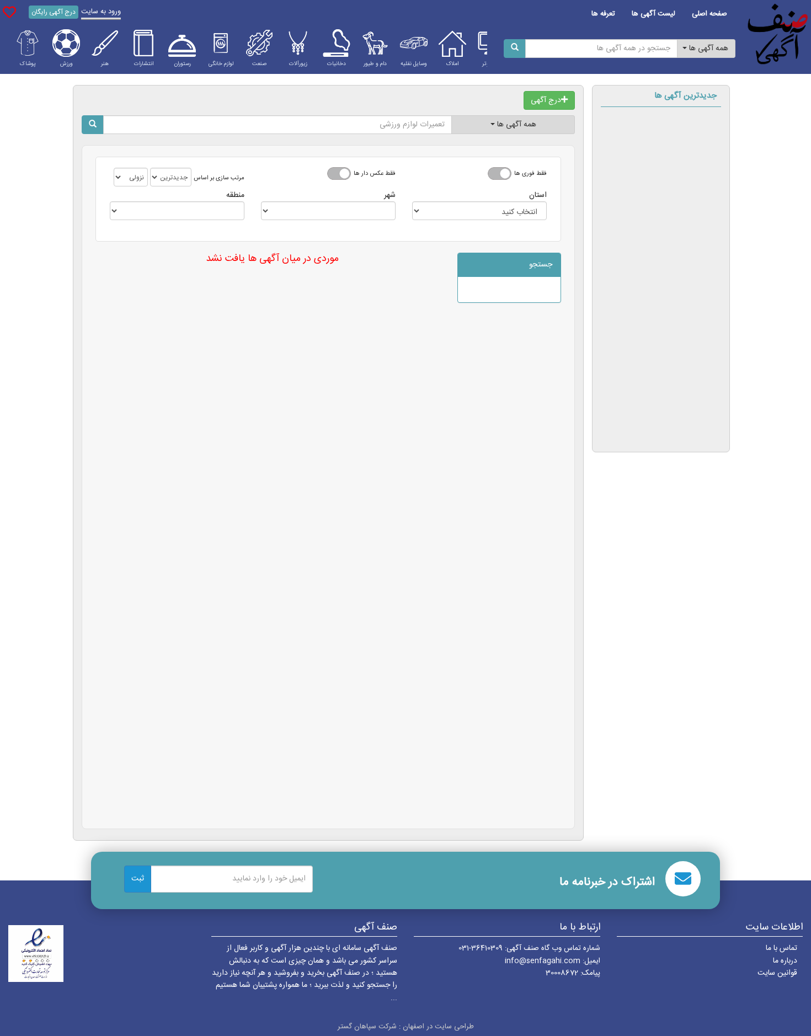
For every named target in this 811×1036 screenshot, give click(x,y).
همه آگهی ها (707, 48)
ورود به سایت (101, 12)
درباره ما (785, 961)
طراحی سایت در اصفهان (438, 1027)
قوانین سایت (777, 973)
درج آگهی (546, 100)
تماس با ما (781, 948)
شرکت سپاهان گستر (367, 1027)
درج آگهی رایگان (53, 12)
